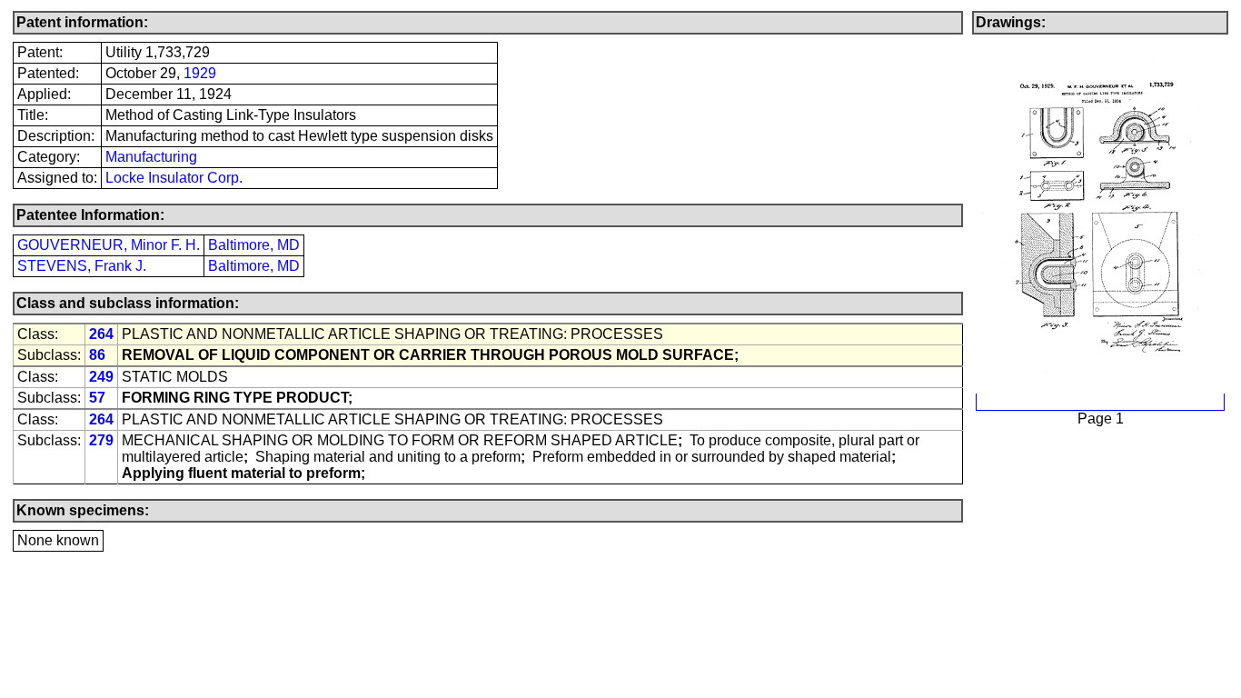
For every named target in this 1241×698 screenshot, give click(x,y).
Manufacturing (151, 157)
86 (97, 355)
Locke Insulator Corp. (174, 177)
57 (97, 397)
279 (101, 440)
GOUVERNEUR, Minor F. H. (108, 245)
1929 (200, 73)
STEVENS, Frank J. (81, 266)
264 (101, 334)
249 (101, 376)
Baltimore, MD (254, 245)
